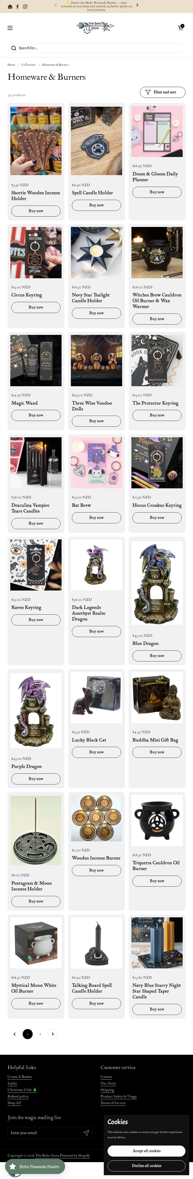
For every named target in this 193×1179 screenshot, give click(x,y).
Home (11, 65)
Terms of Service (113, 1103)
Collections (29, 65)
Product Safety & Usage (119, 1096)
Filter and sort (165, 92)
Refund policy (18, 1096)
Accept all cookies (147, 1151)
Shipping (107, 1090)
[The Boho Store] (95, 28)
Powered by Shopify (75, 1155)
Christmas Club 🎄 (22, 1090)
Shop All (14, 1103)
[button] (180, 28)
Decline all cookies (146, 1165)
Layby (12, 1083)
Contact (106, 1077)
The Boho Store (47, 1155)
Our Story (108, 1083)
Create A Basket (20, 1077)
